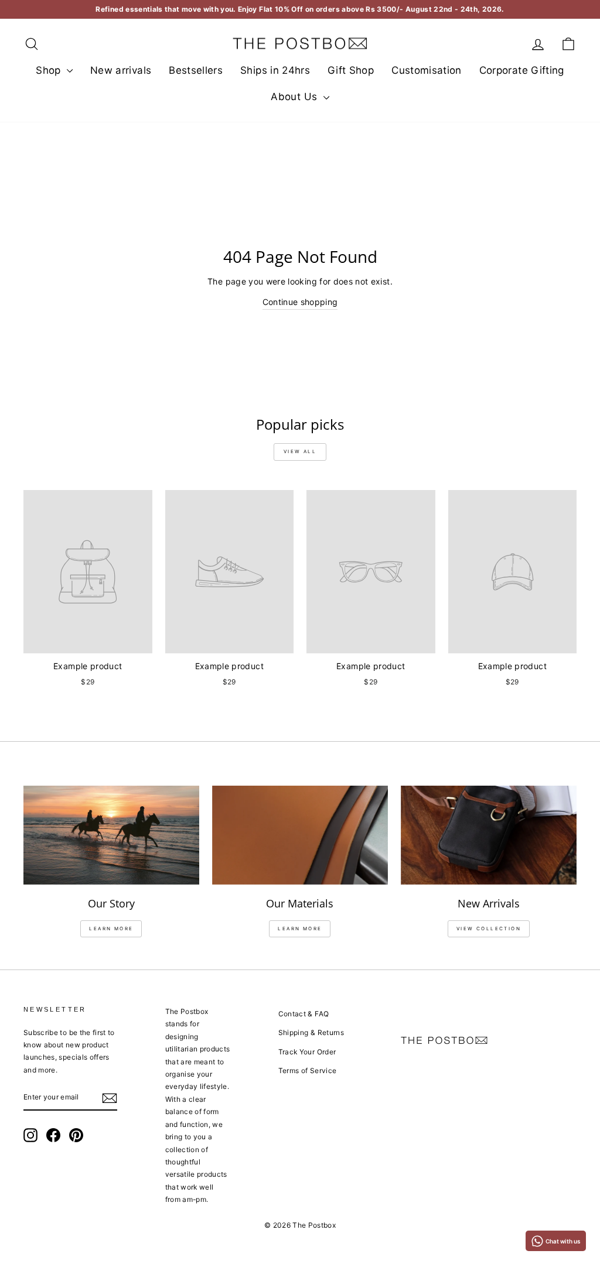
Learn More (300, 928)
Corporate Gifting (521, 70)
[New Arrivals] (489, 835)
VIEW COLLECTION (488, 928)
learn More (111, 928)
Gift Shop (351, 70)
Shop (50, 70)
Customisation (426, 70)
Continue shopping (300, 302)
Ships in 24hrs (275, 70)
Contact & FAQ (303, 1013)
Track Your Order (307, 1051)
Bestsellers (196, 70)
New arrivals (120, 70)
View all (300, 451)
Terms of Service (307, 1070)
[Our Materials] (300, 835)
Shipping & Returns (311, 1032)
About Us (295, 96)
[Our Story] (111, 835)
